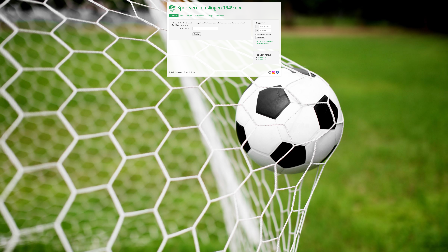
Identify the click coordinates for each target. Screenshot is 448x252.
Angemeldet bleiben (264, 34)
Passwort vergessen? (263, 43)
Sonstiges (210, 15)
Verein (182, 15)
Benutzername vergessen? (265, 41)
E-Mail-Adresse (184, 29)
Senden (196, 34)
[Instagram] (273, 72)
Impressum (220, 15)
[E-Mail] (269, 72)
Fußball (189, 15)
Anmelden (260, 38)
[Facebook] (277, 72)
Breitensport (199, 15)
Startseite (174, 15)
